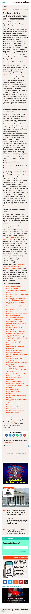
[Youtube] (21, 582)
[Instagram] (26, 582)
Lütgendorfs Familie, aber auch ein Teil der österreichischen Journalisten (13, 266)
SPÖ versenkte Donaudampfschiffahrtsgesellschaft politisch (16, 395)
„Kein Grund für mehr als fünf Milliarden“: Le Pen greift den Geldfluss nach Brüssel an (16, 512)
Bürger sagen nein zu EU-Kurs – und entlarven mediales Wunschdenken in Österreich (17, 531)
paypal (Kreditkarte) (15, 422)
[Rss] (15, 582)
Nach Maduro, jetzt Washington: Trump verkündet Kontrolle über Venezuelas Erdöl (17, 521)
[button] (3, 2)
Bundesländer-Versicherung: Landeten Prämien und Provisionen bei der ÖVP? (16, 323)
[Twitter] (10, 582)
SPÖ (4, 10)
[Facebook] (5, 582)
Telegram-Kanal (8, 442)
